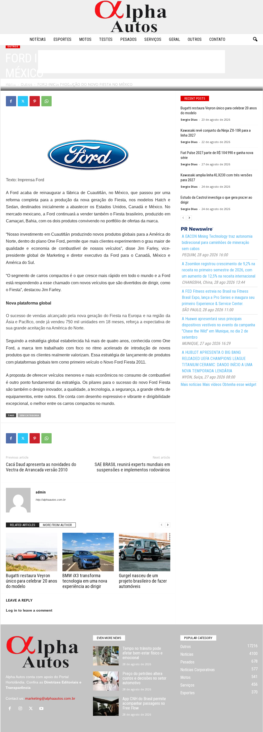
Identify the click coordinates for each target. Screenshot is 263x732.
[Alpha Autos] (131, 17)
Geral (174, 39)
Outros (195, 39)
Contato (217, 39)
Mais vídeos (211, 384)
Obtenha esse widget (239, 384)
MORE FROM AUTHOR (57, 525)
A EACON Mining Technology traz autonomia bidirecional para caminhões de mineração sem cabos (217, 242)
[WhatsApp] (46, 101)
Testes (105, 39)
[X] (23, 101)
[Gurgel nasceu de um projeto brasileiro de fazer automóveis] (144, 552)
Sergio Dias (189, 119)
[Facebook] (11, 101)
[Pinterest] (35, 101)
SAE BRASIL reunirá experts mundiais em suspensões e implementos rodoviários (132, 467)
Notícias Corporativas (197, 669)
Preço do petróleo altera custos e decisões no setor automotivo (144, 678)
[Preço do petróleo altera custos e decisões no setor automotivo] (106, 681)
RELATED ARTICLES (22, 525)
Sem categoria (29, 415)
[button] (255, 39)
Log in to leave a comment (29, 610)
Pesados (128, 39)
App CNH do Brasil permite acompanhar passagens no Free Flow (144, 703)
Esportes (62, 39)
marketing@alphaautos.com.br (50, 698)
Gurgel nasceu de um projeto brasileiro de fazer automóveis (143, 581)
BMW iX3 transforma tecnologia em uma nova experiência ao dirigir (84, 581)
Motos (85, 39)
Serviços (152, 39)
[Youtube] (42, 709)
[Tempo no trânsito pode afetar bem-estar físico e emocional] (106, 656)
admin (15, 84)
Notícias (38, 39)
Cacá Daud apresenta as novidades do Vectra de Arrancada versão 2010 (41, 467)
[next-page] (167, 525)
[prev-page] (161, 525)
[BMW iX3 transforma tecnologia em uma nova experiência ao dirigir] (88, 552)
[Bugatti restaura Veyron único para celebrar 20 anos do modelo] (31, 552)
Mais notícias (191, 384)
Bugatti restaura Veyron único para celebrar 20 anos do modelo (31, 581)
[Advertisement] (88, 126)
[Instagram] (21, 709)
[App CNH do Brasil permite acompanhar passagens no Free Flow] (106, 706)
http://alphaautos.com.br (51, 499)
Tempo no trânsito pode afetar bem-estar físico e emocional (143, 653)
